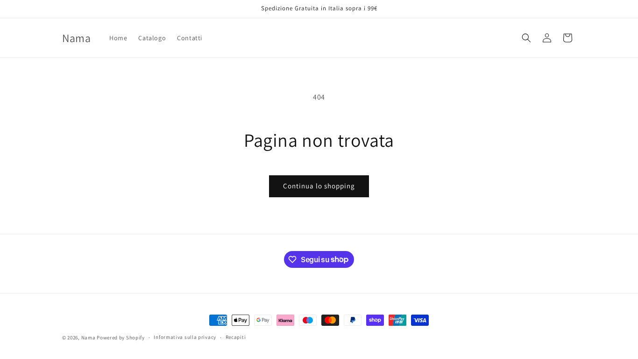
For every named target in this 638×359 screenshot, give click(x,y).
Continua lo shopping (319, 185)
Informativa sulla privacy (185, 337)
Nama (88, 337)
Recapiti (236, 337)
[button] (526, 38)
